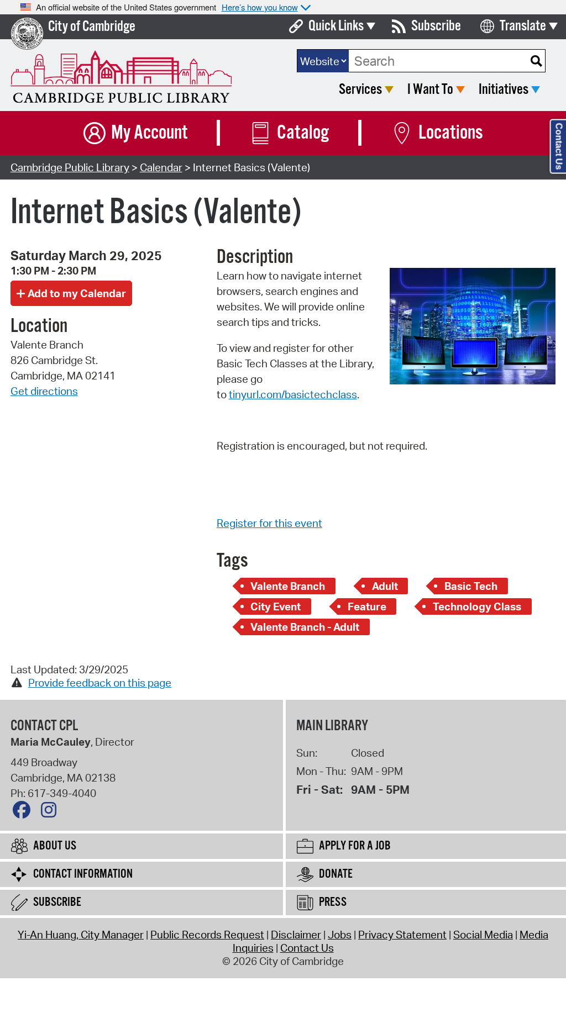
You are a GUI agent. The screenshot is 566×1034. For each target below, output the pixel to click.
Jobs (340, 934)
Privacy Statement (402, 934)
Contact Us (307, 947)
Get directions (44, 391)
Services (360, 90)
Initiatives (503, 90)
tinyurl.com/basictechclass (293, 394)
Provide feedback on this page (99, 682)
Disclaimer (296, 934)
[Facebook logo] (24, 812)
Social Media (483, 934)
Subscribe (436, 26)
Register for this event (269, 523)
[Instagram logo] (51, 812)
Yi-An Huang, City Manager (81, 934)
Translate (523, 26)
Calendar (161, 167)
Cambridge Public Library (70, 167)
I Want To (430, 90)
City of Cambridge (91, 27)
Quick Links (336, 26)
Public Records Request (207, 934)
